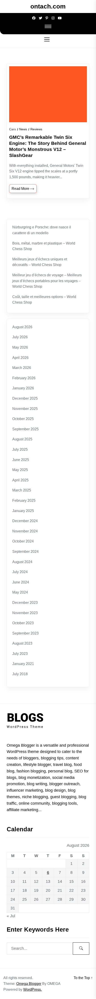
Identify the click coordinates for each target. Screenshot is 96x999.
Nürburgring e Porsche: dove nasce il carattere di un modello (41, 230)
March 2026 (21, 368)
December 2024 (25, 521)
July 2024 (20, 572)
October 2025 (23, 419)
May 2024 (20, 592)
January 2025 (23, 511)
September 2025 (25, 429)
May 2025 (20, 470)
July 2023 (20, 654)
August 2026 (22, 327)
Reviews (36, 129)
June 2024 (20, 582)
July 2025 (20, 449)
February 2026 (23, 378)
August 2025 (22, 439)
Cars (12, 129)
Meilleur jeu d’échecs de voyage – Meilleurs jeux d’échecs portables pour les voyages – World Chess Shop (47, 280)
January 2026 (23, 388)
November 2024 (25, 531)
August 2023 (22, 643)
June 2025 (20, 460)
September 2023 (25, 633)
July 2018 (20, 674)
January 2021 (23, 664)
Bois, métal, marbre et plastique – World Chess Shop (43, 246)
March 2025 (21, 490)
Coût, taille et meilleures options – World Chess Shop (44, 299)
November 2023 (25, 613)
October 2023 (23, 623)
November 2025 (25, 409)
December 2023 (25, 603)
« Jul (11, 916)
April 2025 (20, 480)
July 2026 (20, 337)
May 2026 (20, 347)
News (23, 129)
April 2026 (20, 358)
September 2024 (25, 551)
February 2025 (23, 500)
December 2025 (25, 398)
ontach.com (48, 6)
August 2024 (22, 562)
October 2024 (23, 541)
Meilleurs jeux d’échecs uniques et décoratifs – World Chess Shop (39, 262)
